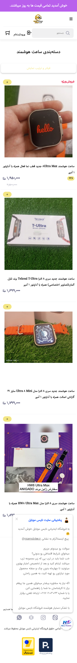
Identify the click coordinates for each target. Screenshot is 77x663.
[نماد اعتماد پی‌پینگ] (46, 654)
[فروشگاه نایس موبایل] (38, 19)
